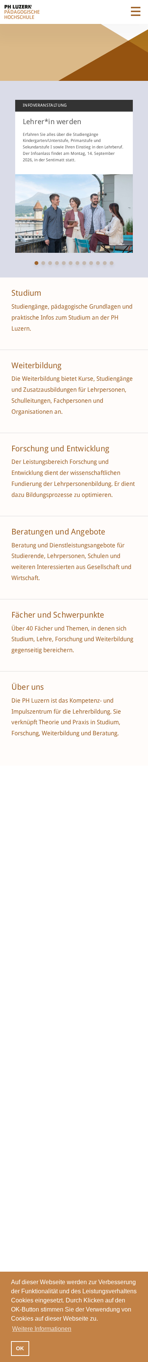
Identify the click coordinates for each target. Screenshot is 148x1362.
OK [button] (20, 1348)
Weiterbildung (36, 365)
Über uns (27, 687)
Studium (26, 293)
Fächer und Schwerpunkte (58, 615)
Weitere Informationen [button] (41, 1329)
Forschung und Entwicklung (60, 448)
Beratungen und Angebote (58, 531)
